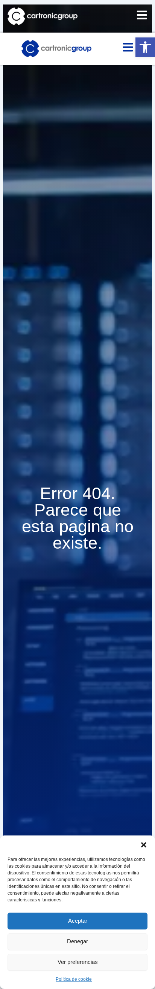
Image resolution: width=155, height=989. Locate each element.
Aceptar (77, 920)
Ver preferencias (78, 962)
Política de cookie (74, 979)
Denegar (77, 941)
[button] (145, 47)
